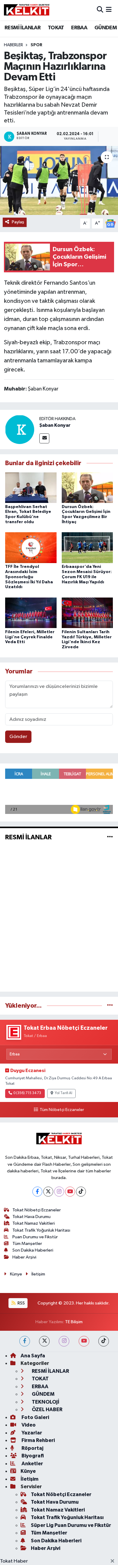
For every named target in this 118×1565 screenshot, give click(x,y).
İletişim (38, 1274)
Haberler (13, 45)
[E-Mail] (44, 438)
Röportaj (32, 1448)
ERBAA (79, 28)
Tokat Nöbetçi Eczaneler (36, 1210)
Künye (16, 1274)
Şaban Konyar (54, 425)
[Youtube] (70, 1192)
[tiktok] (103, 1341)
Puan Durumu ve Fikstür (35, 1237)
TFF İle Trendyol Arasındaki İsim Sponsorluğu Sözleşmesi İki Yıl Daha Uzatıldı (29, 577)
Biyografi (32, 1455)
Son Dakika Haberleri (32, 1250)
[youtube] (84, 1341)
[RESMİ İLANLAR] (110, 837)
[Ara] (100, 10)
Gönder (18, 736)
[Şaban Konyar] (19, 429)
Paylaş (18, 222)
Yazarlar (31, 1432)
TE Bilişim (74, 1322)
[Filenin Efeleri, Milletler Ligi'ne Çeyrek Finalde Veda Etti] (31, 612)
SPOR (36, 45)
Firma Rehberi (38, 1440)
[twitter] (44, 1341)
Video (28, 1424)
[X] (48, 1192)
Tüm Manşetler (27, 1243)
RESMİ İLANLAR (23, 28)
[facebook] (24, 1341)
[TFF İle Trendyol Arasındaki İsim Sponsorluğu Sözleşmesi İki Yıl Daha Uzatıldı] (31, 547)
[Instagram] (59, 1192)
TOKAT (56, 28)
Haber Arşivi (24, 1257)
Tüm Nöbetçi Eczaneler (62, 1110)
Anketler (32, 1463)
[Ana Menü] (109, 10)
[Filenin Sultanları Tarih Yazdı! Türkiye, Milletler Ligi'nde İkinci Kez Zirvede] (87, 612)
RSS (21, 1303)
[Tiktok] (81, 1192)
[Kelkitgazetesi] (26, 10)
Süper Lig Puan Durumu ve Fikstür (71, 1525)
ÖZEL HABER (46, 1409)
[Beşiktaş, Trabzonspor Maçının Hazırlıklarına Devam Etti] (59, 180)
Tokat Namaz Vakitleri (33, 1223)
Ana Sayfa (33, 1355)
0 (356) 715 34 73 (27, 1093)
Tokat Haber (14, 1561)
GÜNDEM (105, 28)
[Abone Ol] (110, 223)
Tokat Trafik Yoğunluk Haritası (41, 1230)
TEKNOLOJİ (45, 1402)
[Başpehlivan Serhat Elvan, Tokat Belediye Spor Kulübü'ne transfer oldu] (31, 487)
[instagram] (64, 1341)
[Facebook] (37, 1192)
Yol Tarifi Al (63, 1093)
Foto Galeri (35, 1417)
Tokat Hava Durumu (31, 1216)
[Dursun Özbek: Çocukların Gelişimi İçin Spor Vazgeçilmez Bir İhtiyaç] (87, 487)
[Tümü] (110, 1005)
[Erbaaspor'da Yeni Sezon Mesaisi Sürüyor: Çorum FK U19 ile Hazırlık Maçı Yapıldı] (87, 547)
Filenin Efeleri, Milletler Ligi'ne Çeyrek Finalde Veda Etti (29, 637)
